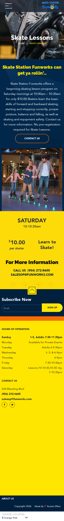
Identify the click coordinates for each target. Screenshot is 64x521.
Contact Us (32, 138)
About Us (8, 498)
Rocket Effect (54, 506)
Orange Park (10, 517)
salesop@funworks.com (32, 275)
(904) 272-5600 (38, 270)
